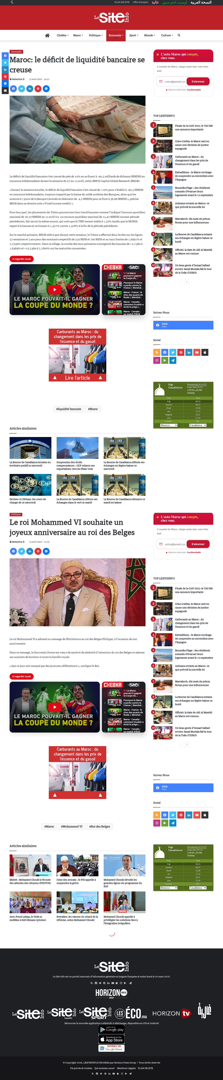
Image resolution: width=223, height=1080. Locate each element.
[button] (55, 289)
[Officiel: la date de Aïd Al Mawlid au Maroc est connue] (162, 254)
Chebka (61, 35)
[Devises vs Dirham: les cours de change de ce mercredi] (30, 485)
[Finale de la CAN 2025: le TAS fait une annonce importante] (162, 130)
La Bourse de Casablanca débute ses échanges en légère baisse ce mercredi (124, 465)
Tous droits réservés (149, 1062)
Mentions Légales (126, 1068)
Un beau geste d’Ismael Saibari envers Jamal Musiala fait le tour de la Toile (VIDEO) (193, 269)
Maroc (77, 35)
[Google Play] (126, 983)
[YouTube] (114, 983)
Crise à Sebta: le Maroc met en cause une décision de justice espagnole (192, 145)
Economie (115, 35)
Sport (132, 35)
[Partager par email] (5, 90)
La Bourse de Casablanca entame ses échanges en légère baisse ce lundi (194, 238)
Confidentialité (194, 90)
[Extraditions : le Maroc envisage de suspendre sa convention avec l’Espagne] (162, 177)
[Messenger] (46, 88)
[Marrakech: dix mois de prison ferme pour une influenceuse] (162, 223)
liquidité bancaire (69, 409)
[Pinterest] (37, 88)
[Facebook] (13, 88)
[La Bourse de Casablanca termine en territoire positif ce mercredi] (30, 448)
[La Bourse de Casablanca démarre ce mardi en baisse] (124, 485)
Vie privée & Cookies (81, 1068)
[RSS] (93, 983)
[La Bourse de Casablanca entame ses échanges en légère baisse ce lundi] (162, 239)
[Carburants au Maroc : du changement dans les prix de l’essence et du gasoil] (162, 161)
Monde (148, 35)
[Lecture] (54, 289)
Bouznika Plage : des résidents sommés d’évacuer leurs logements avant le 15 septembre (194, 191)
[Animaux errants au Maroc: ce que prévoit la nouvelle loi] (162, 208)
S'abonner (198, 81)
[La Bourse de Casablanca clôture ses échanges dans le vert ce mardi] (77, 485)
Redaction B (18, 79)
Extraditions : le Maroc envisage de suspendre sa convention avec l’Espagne (194, 176)
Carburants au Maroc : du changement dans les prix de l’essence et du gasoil (191, 160)
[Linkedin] (29, 88)
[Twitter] (21, 88)
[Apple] (118, 983)
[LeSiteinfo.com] (111, 17)
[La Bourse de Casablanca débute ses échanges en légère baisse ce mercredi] (124, 448)
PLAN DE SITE (145, 1068)
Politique (95, 35)
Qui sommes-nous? (104, 1068)
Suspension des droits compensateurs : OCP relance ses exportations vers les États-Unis (76, 465)
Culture (166, 35)
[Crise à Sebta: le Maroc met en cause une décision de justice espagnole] (162, 146)
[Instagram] (122, 983)
